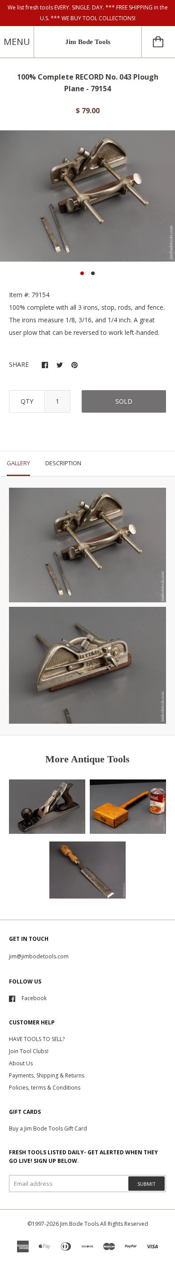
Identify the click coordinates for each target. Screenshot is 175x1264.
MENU (17, 42)
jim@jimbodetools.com (39, 956)
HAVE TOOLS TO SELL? (37, 1039)
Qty (27, 401)
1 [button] (82, 273)
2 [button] (93, 273)
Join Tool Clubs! (28, 1051)
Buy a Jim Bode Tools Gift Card (48, 1128)
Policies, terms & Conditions (44, 1087)
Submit (146, 1183)
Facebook (34, 998)
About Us (21, 1063)
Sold (123, 401)
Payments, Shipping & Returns (46, 1075)
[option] (87, 196)
